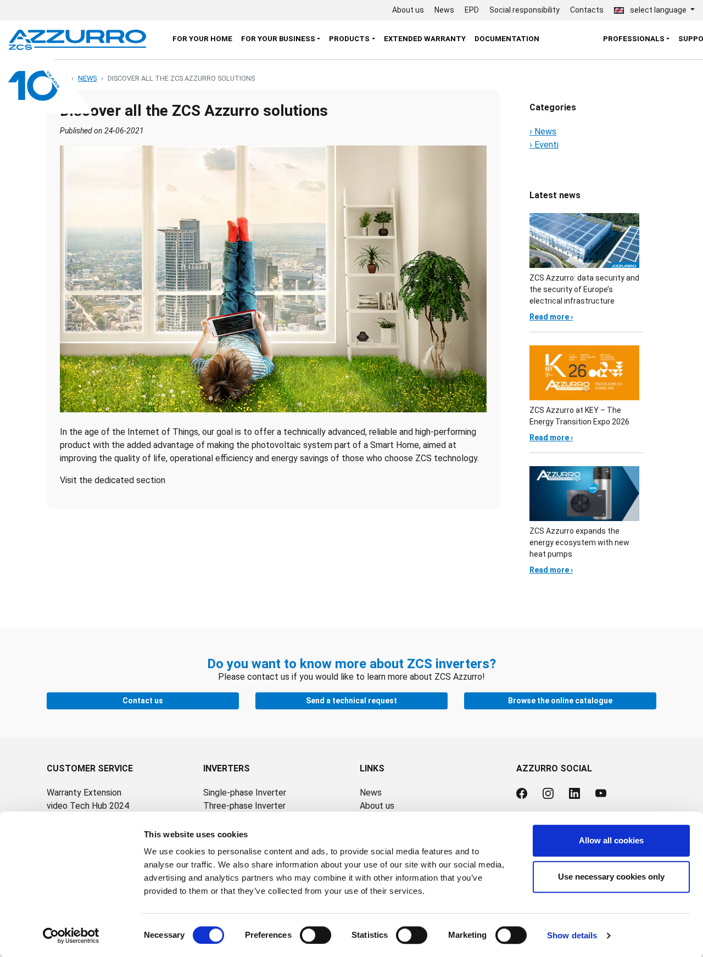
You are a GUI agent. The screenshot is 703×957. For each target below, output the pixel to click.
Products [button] (349, 39)
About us (408, 9)
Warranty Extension (84, 792)
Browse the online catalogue (560, 700)
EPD (472, 9)
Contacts (587, 9)
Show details (572, 935)
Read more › (551, 316)
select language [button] (658, 9)
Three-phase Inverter (244, 806)
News (444, 9)
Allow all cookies (611, 840)
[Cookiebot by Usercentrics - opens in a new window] (71, 935)
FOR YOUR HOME (202, 39)
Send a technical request (351, 700)
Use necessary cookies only (611, 876)
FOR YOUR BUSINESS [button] (278, 39)
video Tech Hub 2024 (88, 806)
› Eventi (544, 144)
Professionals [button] (634, 39)
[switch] (315, 935)
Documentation (507, 39)
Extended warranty (425, 39)
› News (542, 131)
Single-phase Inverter (244, 792)
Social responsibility (524, 9)
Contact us (142, 700)
